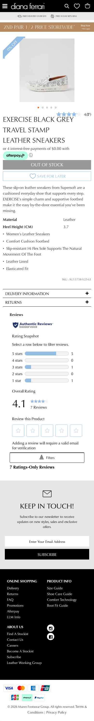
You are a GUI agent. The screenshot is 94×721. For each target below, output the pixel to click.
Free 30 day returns (66, 16)
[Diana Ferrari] (37, 6)
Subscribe (47, 554)
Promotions (15, 605)
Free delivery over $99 (34, 16)
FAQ (10, 599)
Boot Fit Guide (57, 605)
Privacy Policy (56, 712)
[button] (38, 107)
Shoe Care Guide (59, 594)
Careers (12, 645)
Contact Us (15, 639)
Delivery (13, 588)
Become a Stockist (20, 651)
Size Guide (55, 588)
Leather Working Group (24, 662)
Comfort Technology (62, 599)
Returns (12, 594)
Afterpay (13, 611)
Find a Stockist (17, 633)
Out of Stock (47, 164)
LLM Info (13, 617)
